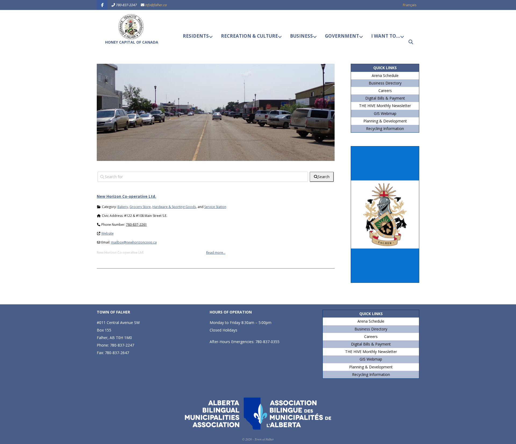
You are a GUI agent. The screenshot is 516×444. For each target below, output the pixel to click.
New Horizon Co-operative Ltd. (126, 196)
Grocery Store (140, 207)
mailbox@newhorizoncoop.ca (134, 242)
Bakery (122, 207)
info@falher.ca (156, 4)
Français (410, 4)
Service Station (215, 207)
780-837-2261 (136, 224)
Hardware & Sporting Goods (174, 207)
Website (107, 233)
